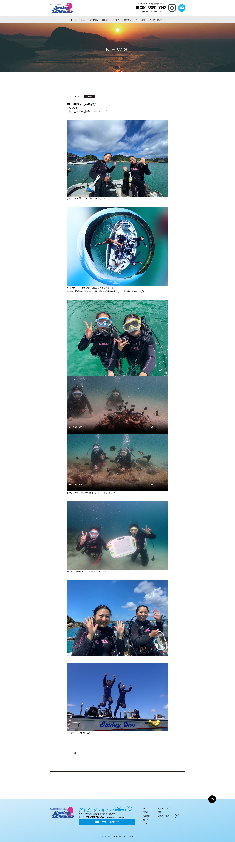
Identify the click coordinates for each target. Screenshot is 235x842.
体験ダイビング (130, 20)
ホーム (73, 20)
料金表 (105, 20)
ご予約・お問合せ (157, 20)
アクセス (116, 20)
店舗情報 (94, 20)
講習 (143, 20)
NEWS (83, 20)
